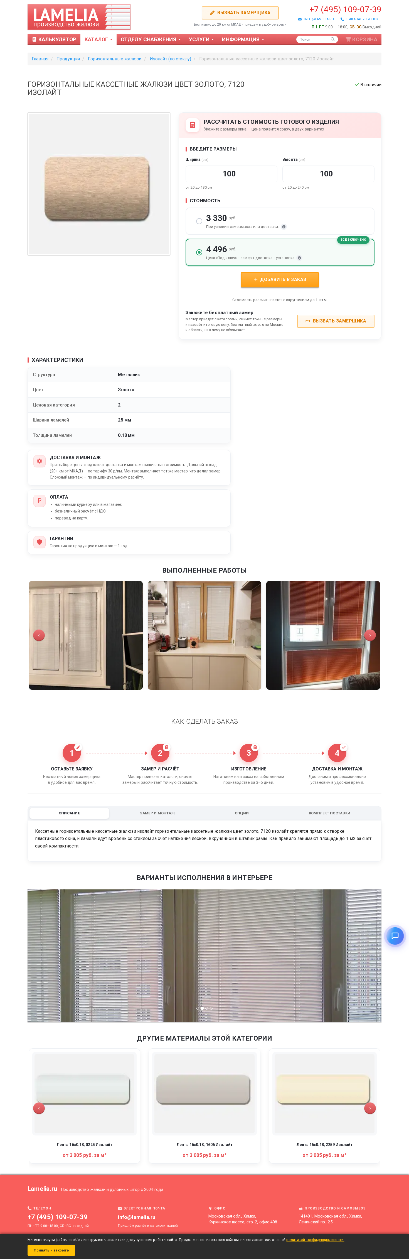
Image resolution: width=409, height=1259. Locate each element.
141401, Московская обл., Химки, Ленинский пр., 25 (330, 1219)
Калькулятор (56, 39)
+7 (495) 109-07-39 (345, 9)
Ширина (197, 159)
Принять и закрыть (51, 1250)
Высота (293, 159)
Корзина (364, 39)
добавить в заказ (282, 279)
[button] (39, 635)
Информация (241, 39)
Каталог (97, 39)
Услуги (200, 39)
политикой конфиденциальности (315, 1240)
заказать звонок (361, 19)
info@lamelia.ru (318, 19)
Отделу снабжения (149, 39)
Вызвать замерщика (243, 12)
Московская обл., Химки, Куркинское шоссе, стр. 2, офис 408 (242, 1219)
